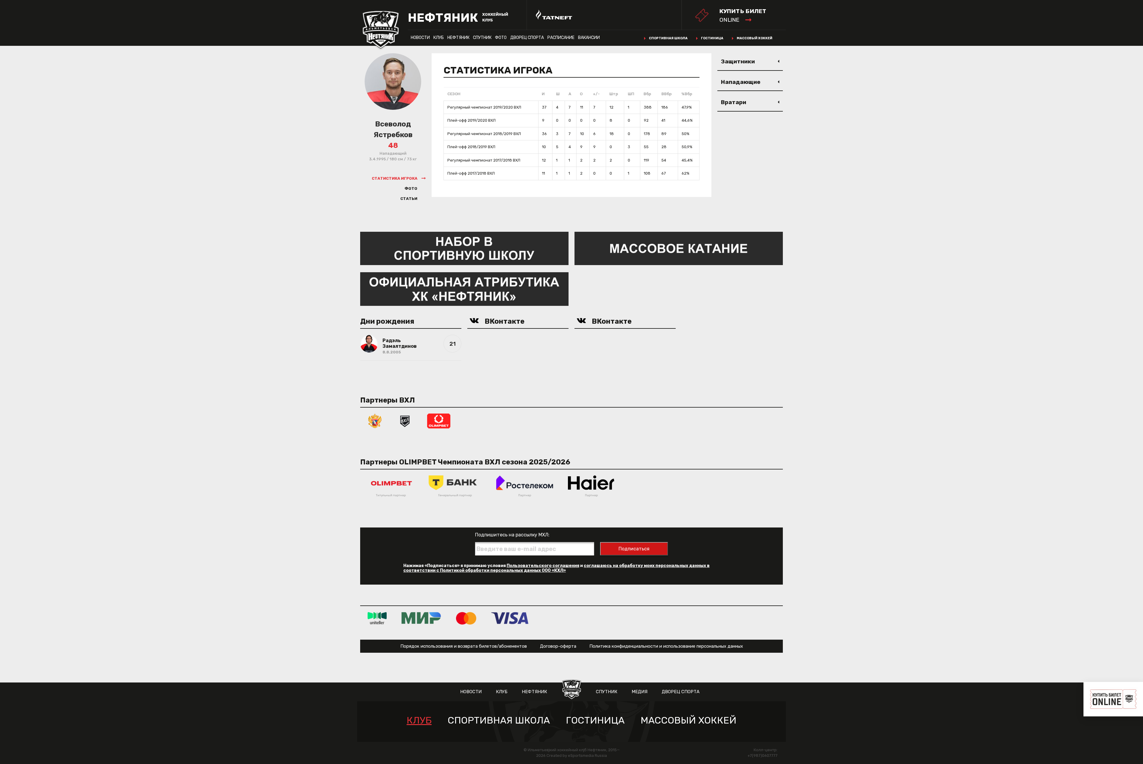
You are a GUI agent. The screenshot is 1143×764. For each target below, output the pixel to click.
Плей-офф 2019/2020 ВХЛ (471, 120)
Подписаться (634, 549)
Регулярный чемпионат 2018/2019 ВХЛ (484, 133)
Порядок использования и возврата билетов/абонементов (463, 646)
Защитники (738, 61)
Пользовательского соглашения (543, 565)
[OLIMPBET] (438, 420)
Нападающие (741, 82)
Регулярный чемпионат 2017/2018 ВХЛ (483, 160)
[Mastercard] (466, 618)
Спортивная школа (668, 38)
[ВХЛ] (404, 420)
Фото (501, 37)
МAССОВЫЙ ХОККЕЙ (688, 720)
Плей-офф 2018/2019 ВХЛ (471, 147)
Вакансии (589, 37)
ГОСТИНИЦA (595, 720)
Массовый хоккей (754, 38)
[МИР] (421, 618)
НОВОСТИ (420, 37)
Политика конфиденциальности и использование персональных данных (666, 646)
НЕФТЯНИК (458, 37)
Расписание (560, 37)
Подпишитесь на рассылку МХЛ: (512, 535)
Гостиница (712, 38)
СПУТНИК (482, 37)
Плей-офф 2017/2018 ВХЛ (471, 173)
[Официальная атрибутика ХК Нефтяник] (464, 289)
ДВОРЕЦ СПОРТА (527, 37)
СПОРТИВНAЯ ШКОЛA (499, 720)
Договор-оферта (558, 646)
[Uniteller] (377, 618)
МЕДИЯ (639, 691)
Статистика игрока (394, 178)
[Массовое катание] (678, 248)
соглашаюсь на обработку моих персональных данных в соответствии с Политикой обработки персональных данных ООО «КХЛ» (556, 568)
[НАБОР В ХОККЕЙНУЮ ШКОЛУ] (464, 248)
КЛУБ (438, 37)
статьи (408, 198)
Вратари (733, 102)
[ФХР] (375, 420)
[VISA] (509, 618)
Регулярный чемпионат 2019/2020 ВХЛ (484, 107)
